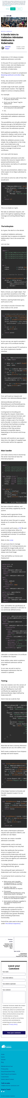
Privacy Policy (8, 5)
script (11, 540)
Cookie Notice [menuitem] (5, 1077)
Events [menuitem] (3, 1057)
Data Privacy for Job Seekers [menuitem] (8, 1074)
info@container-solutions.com (10, 1085)
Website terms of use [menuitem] (7, 1066)
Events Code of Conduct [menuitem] (7, 1079)
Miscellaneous (6, 31)
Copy (25, 183)
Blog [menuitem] (2, 1062)
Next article (17, 951)
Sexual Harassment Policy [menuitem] (8, 1071)
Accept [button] (12, 8)
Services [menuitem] (3, 1059)
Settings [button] (7, 8)
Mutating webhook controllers (11, 75)
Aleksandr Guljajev (8, 47)
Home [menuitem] (2, 1054)
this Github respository (12, 923)
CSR (20, 528)
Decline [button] (19, 8)
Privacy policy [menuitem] (4, 1069)
